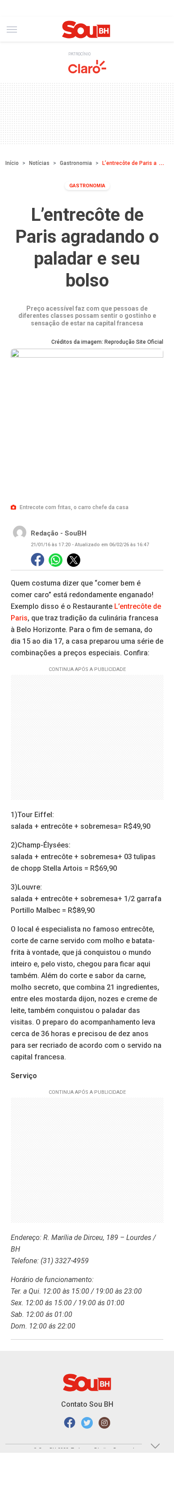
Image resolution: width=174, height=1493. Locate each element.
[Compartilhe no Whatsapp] (55, 560)
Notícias (39, 163)
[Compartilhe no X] (74, 560)
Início (12, 163)
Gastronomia (76, 163)
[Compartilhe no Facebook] (37, 560)
